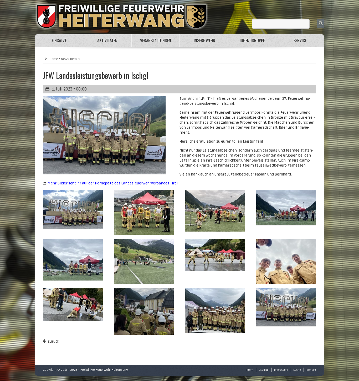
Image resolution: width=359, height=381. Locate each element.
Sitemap (264, 370)
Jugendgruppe (252, 40)
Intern (249, 370)
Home (54, 59)
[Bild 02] (144, 212)
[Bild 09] (73, 304)
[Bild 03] (215, 211)
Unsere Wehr (203, 40)
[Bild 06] (144, 261)
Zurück (53, 341)
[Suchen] (320, 23)
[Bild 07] (215, 255)
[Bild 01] (73, 209)
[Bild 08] (286, 261)
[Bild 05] (73, 260)
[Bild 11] (215, 310)
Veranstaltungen (155, 40)
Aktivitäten (107, 40)
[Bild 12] (286, 307)
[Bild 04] (286, 207)
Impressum (281, 370)
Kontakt (311, 370)
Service (300, 40)
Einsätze (59, 40)
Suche (297, 370)
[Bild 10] (144, 311)
